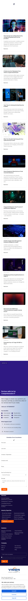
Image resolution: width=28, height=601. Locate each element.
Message (3, 478)
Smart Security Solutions (7, 534)
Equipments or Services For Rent (6, 506)
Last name (3, 448)
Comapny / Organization (6, 454)
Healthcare (4, 521)
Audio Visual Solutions (6, 536)
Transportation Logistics (19, 515)
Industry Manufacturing (19, 519)
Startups (6, 33)
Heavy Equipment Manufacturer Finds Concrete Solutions (13, 172)
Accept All (14, 591)
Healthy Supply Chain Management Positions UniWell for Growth (13, 241)
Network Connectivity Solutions (6, 531)
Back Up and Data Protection (19, 533)
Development (7, 169)
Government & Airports (19, 513)
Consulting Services (6, 503)
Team (2, 549)
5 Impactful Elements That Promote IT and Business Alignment (13, 207)
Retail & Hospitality (18, 517)
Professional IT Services (7, 501)
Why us (3, 547)
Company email (4, 460)
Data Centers (5, 519)
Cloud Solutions (18, 530)
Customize (14, 594)
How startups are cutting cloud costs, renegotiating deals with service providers (13, 37)
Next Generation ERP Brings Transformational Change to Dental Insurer (13, 310)
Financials (6, 340)
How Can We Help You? (6, 472)
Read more (6, 48)
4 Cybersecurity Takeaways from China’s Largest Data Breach (12, 71)
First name (3, 442)
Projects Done (18, 547)
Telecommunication (6, 515)
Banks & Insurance (6, 517)
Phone (2, 466)
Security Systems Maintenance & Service (6, 499)
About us (3, 545)
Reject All (14, 598)
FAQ (16, 549)
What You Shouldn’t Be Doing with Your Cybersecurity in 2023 (13, 139)
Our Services (18, 545)
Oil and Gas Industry (6, 513)
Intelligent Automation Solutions (6, 538)
